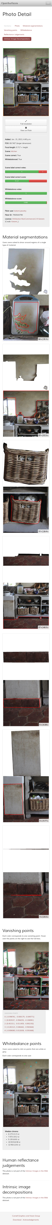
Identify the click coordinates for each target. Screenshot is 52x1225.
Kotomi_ (14, 221)
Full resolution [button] (26, 124)
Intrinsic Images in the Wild (37, 1171)
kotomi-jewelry (20, 211)
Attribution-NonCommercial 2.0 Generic (28, 219)
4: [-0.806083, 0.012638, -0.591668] (19, 1030)
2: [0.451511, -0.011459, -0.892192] (19, 1024)
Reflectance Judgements (14, 34)
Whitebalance (26, 30)
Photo (17, 26)
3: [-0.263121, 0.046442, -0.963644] (19, 1027)
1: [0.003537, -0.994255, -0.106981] (19, 1020)
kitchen (14, 151)
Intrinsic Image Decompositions (17, 39)
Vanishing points (10, 30)
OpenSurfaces (9, 3)
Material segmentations (33, 26)
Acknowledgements (31, 1220)
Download (17, 1220)
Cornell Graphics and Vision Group (26, 1216)
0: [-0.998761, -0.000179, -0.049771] (19, 1017)
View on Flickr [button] (26, 130)
